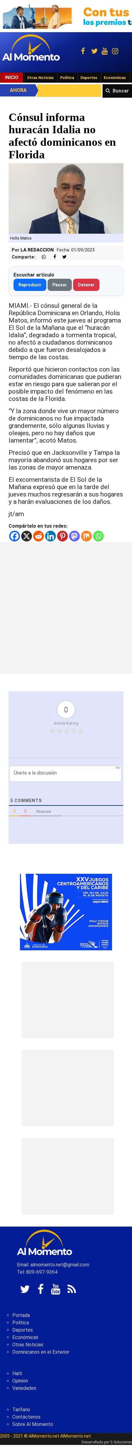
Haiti (17, 1373)
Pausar (59, 284)
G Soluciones (121, 1442)
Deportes (88, 78)
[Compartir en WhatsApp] (41, 257)
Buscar (121, 91)
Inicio (11, 77)
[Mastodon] (74, 536)
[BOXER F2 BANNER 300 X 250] (66, 911)
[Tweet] (62, 257)
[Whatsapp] (98, 536)
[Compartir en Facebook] (51, 257)
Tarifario (21, 1409)
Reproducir (29, 284)
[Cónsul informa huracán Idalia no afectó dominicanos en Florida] (66, 198)
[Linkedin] (50, 536)
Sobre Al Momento (32, 1424)
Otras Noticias (40, 78)
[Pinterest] (62, 536)
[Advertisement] (66, 608)
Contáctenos (26, 1417)
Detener (86, 284)
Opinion (20, 1381)
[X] (26, 536)
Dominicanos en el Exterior (40, 1352)
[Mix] (86, 536)
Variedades (24, 1388)
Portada (21, 1315)
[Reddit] (38, 536)
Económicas (115, 78)
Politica (20, 1322)
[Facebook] (14, 536)
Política (67, 78)
